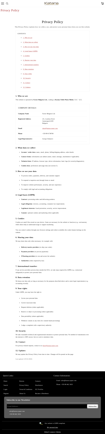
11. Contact (26, 83)
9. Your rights (27, 74)
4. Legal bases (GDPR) (30, 51)
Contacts (38, 381)
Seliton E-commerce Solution (52, 432)
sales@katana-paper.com (68, 380)
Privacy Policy (24, 385)
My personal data (52, 427)
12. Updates (26, 87)
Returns (21, 381)
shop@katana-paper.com (50, 128)
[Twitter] (60, 388)
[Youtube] (69, 388)
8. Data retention (28, 69)
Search (6, 385)
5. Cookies (26, 56)
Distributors (39, 385)
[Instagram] (65, 388)
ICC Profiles (39, 389)
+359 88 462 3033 (67, 384)
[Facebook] (56, 388)
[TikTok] (74, 388)
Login (5, 389)
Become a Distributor (42, 393)
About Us (22, 393)
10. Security (27, 78)
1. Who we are (27, 37)
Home (5, 381)
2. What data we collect (30, 42)
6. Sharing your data (29, 60)
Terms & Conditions (25, 389)
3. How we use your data (31, 47)
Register (6, 393)
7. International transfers (31, 64)
